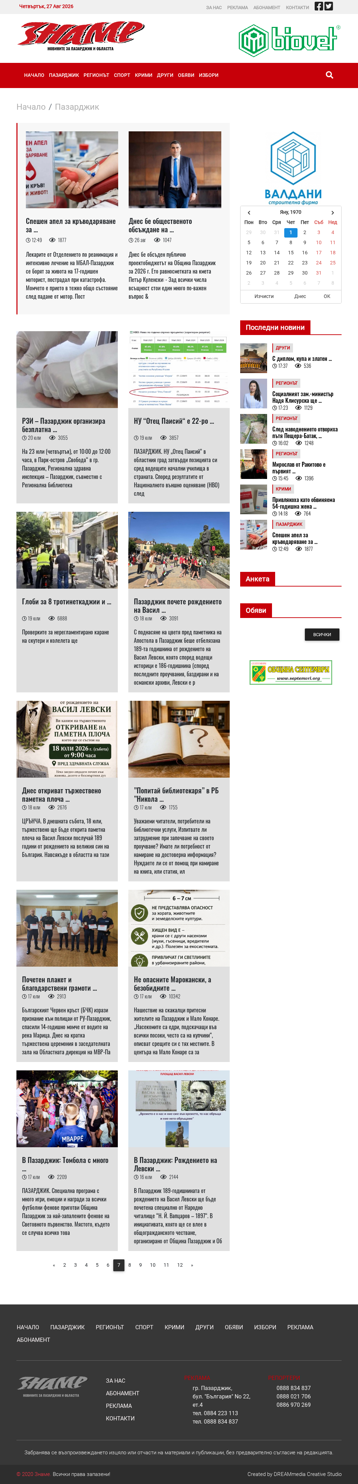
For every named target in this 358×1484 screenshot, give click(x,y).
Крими (143, 75)
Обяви (186, 75)
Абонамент (266, 7)
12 (180, 1265)
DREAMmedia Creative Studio (308, 1474)
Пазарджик (64, 75)
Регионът (96, 75)
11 (166, 1265)
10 (153, 1265)
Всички (322, 634)
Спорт (122, 75)
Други (165, 75)
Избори (209, 75)
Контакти (297, 7)
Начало (34, 75)
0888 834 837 (221, 1421)
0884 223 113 (221, 1413)
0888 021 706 (294, 1396)
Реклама (237, 7)
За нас (214, 7)
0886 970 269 (294, 1405)
